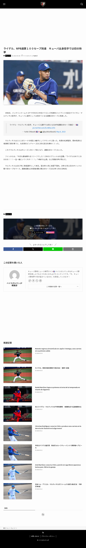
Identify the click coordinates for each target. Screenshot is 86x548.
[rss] (43, 514)
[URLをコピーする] (73, 249)
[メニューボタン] (4, 4)
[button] (13, 249)
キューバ (8, 56)
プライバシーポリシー (48, 536)
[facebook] (33, 280)
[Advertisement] (43, 24)
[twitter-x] (37, 280)
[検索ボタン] (82, 4)
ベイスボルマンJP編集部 (14, 284)
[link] (29, 280)
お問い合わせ (35, 536)
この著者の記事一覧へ (54, 286)
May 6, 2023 (61, 131)
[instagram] (40, 280)
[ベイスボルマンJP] (43, 4)
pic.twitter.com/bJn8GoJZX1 (44, 127)
